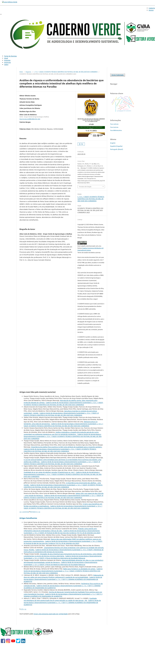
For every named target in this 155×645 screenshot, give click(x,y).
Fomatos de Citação (85, 187)
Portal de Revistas (10, 56)
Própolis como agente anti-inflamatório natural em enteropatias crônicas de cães (60, 530)
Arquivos (7, 60)
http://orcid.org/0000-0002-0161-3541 (30, 119)
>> (39, 512)
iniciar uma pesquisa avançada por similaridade (51, 614)
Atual (6, 58)
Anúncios (7, 62)
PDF (81, 144)
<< (20, 512)
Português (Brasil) (116, 149)
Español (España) (116, 146)
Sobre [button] (6, 64)
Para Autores (114, 127)
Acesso (151, 10)
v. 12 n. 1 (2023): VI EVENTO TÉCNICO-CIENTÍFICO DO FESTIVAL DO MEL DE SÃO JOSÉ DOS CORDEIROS (66, 72)
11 (36, 512)
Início (21, 72)
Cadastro (152, 8)
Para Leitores (114, 124)
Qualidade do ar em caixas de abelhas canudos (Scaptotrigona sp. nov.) (49, 472)
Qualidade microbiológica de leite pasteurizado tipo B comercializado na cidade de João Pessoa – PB (60, 599)
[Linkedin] (23, 642)
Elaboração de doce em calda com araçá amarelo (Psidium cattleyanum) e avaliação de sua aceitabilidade (63, 576)
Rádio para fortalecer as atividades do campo (79, 569)
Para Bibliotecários (116, 130)
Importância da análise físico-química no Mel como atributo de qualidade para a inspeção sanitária (66, 447)
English (112, 143)
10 (34, 512)
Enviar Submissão (118, 75)
